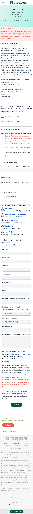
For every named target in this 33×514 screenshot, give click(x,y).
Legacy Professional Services (15, 214)
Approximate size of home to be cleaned (15, 310)
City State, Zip (6, 274)
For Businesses (25, 443)
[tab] (16, 307)
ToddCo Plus (8, 226)
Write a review (11, 196)
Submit (16, 405)
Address (5, 266)
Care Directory (15, 443)
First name (5, 249)
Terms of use (13, 497)
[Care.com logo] (17, 2)
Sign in (16, 245)
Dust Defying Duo (11, 208)
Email (4, 290)
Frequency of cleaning (9, 318)
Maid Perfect (9, 232)
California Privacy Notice (16, 506)
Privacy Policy (25, 354)
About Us (6, 443)
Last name (5, 258)
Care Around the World (16, 448)
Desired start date (8, 326)
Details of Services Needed (11, 307)
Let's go (8, 425)
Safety (25, 445)
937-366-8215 (16, 16)
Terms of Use (13, 354)
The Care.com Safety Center (11, 391)
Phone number (7, 282)
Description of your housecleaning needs (16, 334)
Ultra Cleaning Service (12, 220)
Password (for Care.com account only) (15, 298)
